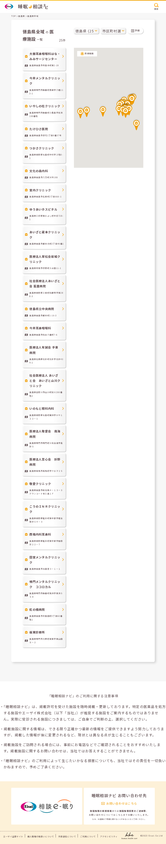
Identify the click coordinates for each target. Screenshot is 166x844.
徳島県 (21, 16)
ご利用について (88, 836)
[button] (125, 112)
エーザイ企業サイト (13, 836)
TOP (13, 16)
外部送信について (67, 836)
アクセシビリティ (109, 836)
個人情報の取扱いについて (40, 836)
